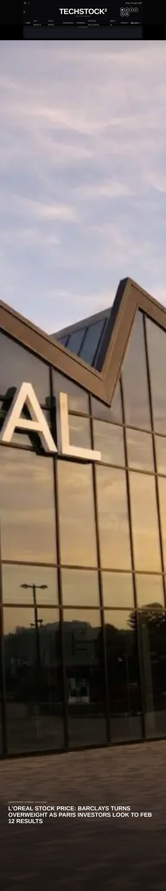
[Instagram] (122, 14)
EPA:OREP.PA (29, 802)
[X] (131, 10)
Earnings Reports (15, 802)
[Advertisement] (83, 33)
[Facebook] (136, 10)
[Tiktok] (127, 10)
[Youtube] (122, 10)
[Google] (127, 14)
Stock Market (41, 802)
